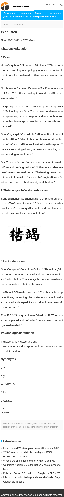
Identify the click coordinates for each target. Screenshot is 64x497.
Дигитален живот (10, 16)
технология (56, 13)
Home (6, 25)
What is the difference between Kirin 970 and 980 (29, 460)
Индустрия (9, 13)
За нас (53, 16)
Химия (38, 13)
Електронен (25, 13)
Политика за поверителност (25, 16)
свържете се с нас (41, 16)
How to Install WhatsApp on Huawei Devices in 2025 (31, 448)
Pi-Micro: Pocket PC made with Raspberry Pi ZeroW (31, 473)
